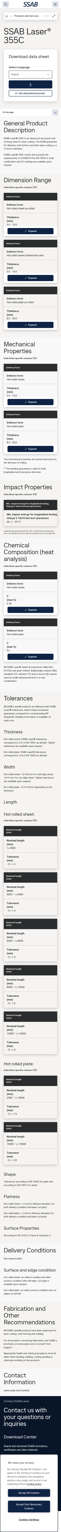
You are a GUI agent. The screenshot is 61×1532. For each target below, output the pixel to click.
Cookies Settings (29, 1519)
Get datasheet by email (32, 93)
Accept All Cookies (29, 1492)
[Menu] (55, 4)
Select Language (19, 67)
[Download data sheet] (30, 84)
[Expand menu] (55, 112)
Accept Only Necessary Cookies (29, 1506)
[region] (29, 1493)
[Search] (6, 4)
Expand (32, 231)
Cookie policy (34, 1484)
